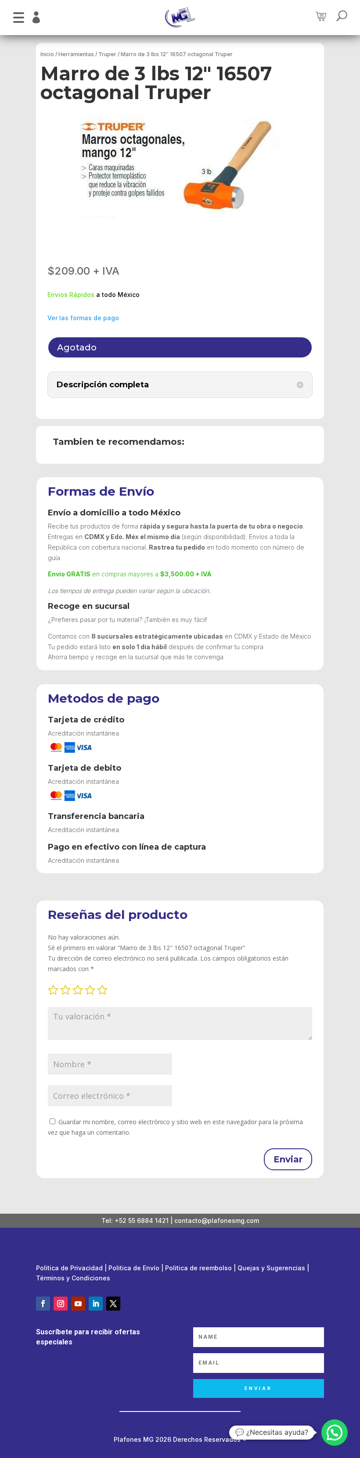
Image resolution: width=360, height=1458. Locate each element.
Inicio (47, 54)
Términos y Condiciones (73, 1278)
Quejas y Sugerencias (271, 1268)
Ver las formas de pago (83, 318)
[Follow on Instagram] (61, 1304)
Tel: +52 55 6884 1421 (135, 1220)
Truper (107, 54)
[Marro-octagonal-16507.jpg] (180, 167)
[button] (18, 16)
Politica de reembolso (198, 1268)
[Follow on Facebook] (43, 1304)
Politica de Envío (133, 1268)
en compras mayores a (130, 574)
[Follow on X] (113, 1304)
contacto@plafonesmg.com (216, 1220)
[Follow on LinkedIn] (96, 1304)
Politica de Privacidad (69, 1268)
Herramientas (76, 54)
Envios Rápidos (70, 294)
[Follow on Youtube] (78, 1304)
